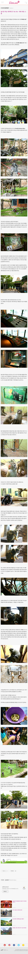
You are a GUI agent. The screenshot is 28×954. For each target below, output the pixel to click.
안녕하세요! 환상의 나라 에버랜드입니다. (10, 888)
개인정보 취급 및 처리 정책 (22, 949)
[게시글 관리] (7, 871)
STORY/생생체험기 (5, 8)
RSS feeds (26, 949)
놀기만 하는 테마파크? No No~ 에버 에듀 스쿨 (13, 12)
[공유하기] (6, 871)
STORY (2, 880)
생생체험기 (7, 880)
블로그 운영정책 (17, 949)
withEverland (5, 887)
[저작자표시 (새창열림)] (15, 871)
